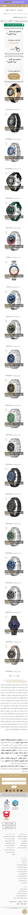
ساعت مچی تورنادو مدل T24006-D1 (13, 346)
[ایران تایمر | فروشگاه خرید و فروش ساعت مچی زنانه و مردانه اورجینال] (3, 6)
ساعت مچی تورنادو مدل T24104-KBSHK (13, 553)
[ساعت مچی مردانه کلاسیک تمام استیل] (14, 122)
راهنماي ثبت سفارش (23, 838)
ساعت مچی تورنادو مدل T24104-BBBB (13, 523)
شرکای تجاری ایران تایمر (22, 847)
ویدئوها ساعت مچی (23, 878)
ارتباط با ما (20, 901)
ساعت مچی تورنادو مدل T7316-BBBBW (13, 139)
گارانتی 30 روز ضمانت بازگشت (9, 836)
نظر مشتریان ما (24, 843)
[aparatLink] (18, 791)
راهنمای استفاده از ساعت (22, 871)
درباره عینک (24, 862)
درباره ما (25, 901)
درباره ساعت (24, 860)
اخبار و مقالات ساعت (23, 880)
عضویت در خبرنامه (14, 775)
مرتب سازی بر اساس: (23, 21)
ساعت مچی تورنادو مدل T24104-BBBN (13, 494)
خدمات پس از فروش (9, 827)
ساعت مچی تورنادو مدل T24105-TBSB (13, 405)
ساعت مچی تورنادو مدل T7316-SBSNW (13, 168)
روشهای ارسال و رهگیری (22, 836)
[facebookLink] (7, 791)
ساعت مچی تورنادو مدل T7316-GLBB (13, 109)
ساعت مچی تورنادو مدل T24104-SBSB (13, 612)
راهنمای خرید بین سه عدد (9, 838)
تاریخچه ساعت (24, 883)
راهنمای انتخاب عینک (22, 869)
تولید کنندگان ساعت (23, 891)
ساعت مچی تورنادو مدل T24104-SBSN (13, 582)
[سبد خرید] (22, 5)
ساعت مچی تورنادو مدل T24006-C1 (13, 316)
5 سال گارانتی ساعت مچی (10, 845)
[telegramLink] (14, 791)
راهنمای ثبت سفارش (9, 823)
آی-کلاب (13, 854)
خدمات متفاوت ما (12, 901)
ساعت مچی (20, 10)
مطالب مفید (23, 858)
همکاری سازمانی (23, 845)
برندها (25, 886)
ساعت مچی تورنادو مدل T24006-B (13, 287)
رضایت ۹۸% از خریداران (15, 748)
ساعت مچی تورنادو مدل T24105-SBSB (13, 464)
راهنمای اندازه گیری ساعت (22, 865)
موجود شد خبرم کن (9, 98)
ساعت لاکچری (13, 10)
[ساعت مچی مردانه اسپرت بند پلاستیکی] (14, 182)
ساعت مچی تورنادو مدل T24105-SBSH (13, 435)
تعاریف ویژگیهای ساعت (22, 876)
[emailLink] (21, 791)
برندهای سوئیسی (23, 889)
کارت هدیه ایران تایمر (10, 852)
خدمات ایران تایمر (10, 834)
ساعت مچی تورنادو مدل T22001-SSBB (13, 198)
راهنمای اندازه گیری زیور (22, 867)
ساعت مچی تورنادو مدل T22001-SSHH (13, 228)
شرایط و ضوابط (24, 904)
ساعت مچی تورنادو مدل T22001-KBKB (13, 671)
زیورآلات (7, 10)
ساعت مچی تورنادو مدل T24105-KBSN (13, 375)
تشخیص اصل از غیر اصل (22, 893)
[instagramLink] (10, 791)
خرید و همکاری (23, 834)
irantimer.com (15, 908)
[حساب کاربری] (19, 5)
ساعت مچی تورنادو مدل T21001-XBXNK (13, 642)
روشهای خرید (24, 841)
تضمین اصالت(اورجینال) (10, 843)
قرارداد (18, 904)
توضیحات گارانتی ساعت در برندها (20, 898)
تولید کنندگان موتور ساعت (21, 895)
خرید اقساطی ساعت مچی (10, 850)
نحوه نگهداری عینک (23, 874)
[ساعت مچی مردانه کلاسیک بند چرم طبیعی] (14, 93)
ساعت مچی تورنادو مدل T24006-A (13, 257)
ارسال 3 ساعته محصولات (10, 841)
